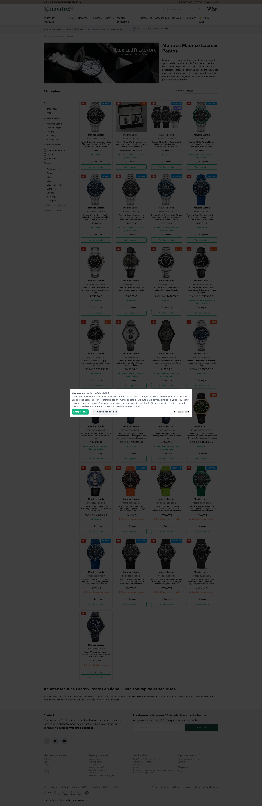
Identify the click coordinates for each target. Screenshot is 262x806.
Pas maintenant (181, 411)
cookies (114, 396)
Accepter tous (80, 411)
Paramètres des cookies (104, 411)
